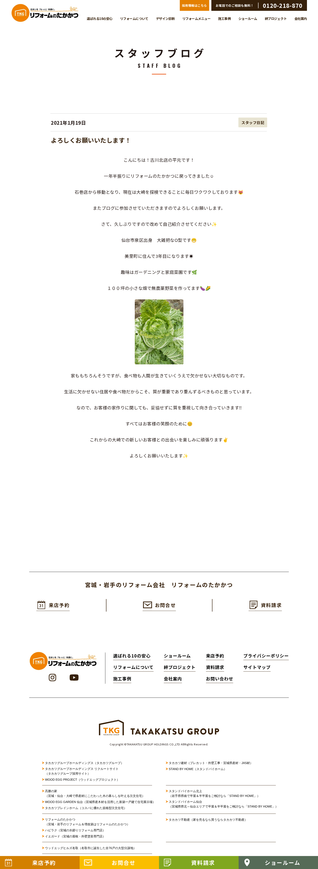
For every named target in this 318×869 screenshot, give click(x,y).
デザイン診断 (165, 18)
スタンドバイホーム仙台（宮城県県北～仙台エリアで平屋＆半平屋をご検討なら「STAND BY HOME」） (222, 804)
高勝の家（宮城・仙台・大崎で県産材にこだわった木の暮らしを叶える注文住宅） (95, 793)
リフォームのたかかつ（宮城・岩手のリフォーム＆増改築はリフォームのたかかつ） (87, 822)
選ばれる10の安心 (99, 18)
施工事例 (224, 18)
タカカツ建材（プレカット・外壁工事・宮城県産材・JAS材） (211, 763)
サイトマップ (257, 667)
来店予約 (215, 656)
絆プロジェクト (276, 18)
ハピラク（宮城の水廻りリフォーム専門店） (75, 830)
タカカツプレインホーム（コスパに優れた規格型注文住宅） (86, 808)
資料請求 (215, 667)
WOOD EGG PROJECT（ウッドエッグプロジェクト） (82, 779)
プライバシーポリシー (266, 656)
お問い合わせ (219, 678)
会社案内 (300, 18)
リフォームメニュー (196, 18)
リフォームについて (134, 18)
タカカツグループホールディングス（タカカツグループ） (84, 763)
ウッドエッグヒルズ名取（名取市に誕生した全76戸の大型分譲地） (92, 848)
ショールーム (247, 18)
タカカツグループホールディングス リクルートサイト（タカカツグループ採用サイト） (82, 771)
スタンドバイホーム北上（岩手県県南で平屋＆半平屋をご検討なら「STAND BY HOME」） (214, 793)
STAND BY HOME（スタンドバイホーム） (198, 769)
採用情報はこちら (194, 5)
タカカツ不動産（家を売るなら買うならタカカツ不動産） (208, 819)
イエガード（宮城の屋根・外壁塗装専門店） (75, 836)
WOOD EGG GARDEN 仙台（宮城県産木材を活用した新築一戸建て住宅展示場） (98, 802)
